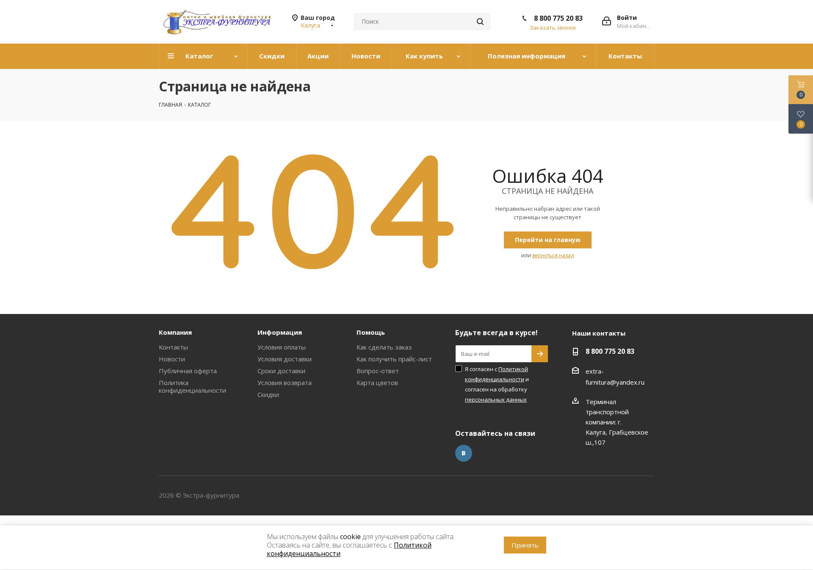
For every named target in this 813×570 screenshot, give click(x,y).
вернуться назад (553, 255)
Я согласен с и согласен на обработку (497, 384)
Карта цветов (377, 382)
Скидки (268, 394)
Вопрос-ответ (378, 370)
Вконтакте (463, 453)
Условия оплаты (281, 347)
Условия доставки (284, 359)
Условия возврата (284, 382)
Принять (525, 545)
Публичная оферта (188, 370)
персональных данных (496, 399)
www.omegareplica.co (32, 520)
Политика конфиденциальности (192, 386)
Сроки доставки (281, 370)
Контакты (173, 347)
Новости (172, 359)
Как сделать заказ (384, 347)
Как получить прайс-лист (394, 359)
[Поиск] (480, 21)
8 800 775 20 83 (558, 18)
